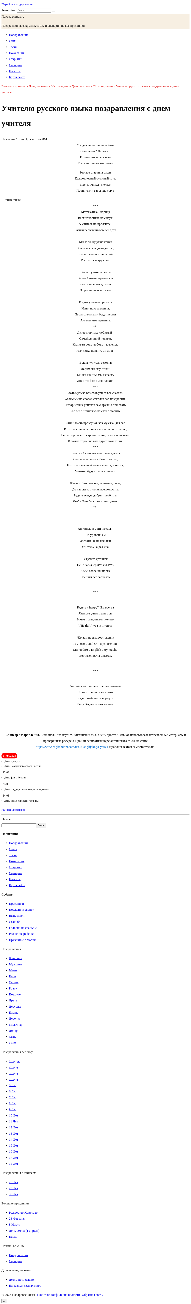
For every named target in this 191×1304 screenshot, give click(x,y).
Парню (13, 1012)
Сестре (13, 982)
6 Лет (12, 1091)
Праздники (16, 903)
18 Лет (13, 1163)
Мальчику (16, 1024)
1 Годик (14, 1061)
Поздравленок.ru (12, 16)
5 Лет (12, 1085)
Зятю (12, 1042)
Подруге (15, 994)
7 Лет (12, 1097)
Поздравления (18, 35)
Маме (13, 970)
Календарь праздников (13, 809)
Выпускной (16, 915)
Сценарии (15, 65)
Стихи (13, 41)
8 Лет (12, 1103)
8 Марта (14, 1224)
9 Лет (12, 1109)
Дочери (14, 1030)
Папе (12, 976)
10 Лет (13, 1115)
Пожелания (16, 53)
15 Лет (13, 1145)
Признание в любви (22, 940)
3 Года (13, 1073)
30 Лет (13, 1194)
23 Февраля (17, 1218)
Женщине (15, 958)
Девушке (15, 1006)
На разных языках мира (25, 1285)
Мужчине (15, 964)
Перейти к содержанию (17, 4)
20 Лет (13, 1182)
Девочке (15, 1018)
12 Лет (13, 1127)
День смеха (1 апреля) (24, 1230)
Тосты (13, 47)
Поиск (6, 819)
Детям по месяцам (21, 1279)
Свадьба (14, 922)
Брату (13, 988)
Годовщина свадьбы (23, 928)
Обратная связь (92, 1295)
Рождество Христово (23, 1212)
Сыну (12, 1036)
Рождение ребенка (21, 934)
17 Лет (13, 1157)
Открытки (15, 59)
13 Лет (13, 1133)
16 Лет (13, 1151)
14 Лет (13, 1139)
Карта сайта (17, 77)
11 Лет (13, 1121)
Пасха (13, 1236)
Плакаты (15, 71)
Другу (13, 1000)
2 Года (13, 1067)
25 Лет (13, 1188)
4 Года (13, 1079)
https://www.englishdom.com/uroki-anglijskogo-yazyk (72, 747)
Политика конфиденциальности (58, 1295)
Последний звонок (21, 909)
